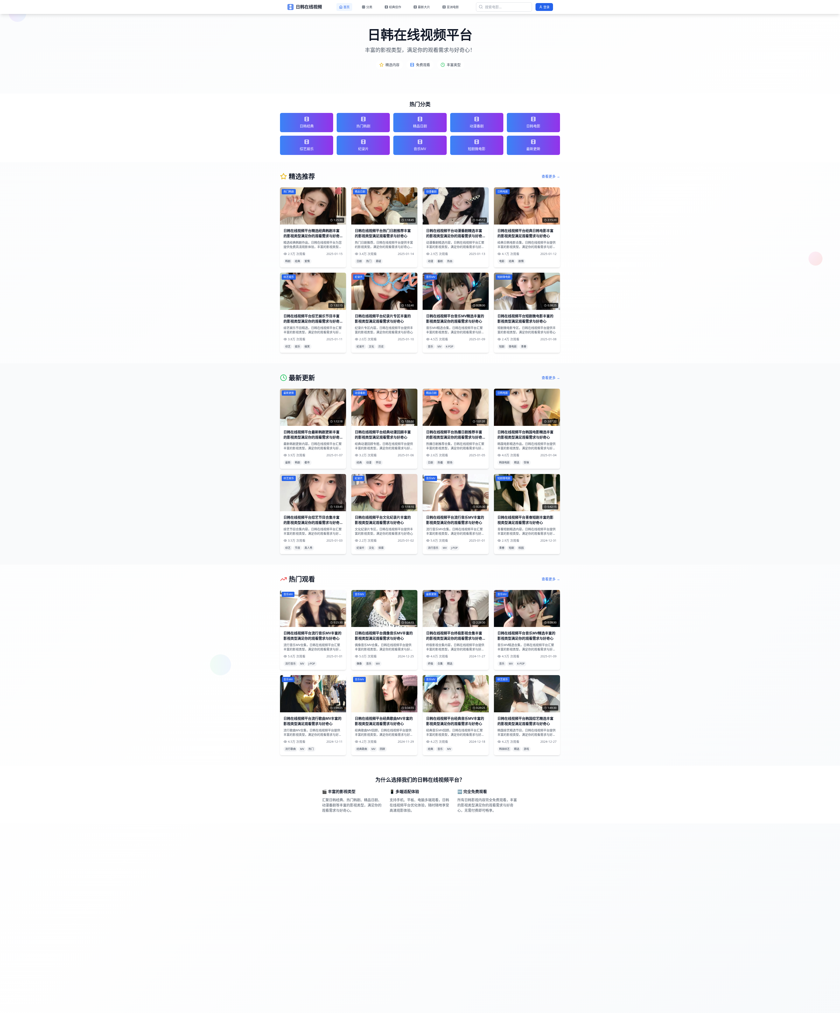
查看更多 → (551, 176)
